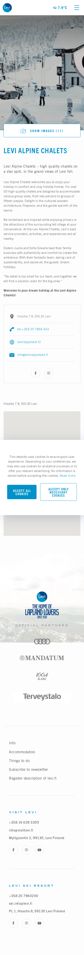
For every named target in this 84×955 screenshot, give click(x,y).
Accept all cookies (22, 492)
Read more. (68, 475)
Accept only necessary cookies (58, 492)
